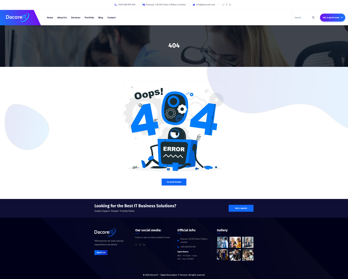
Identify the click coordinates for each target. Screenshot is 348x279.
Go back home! (174, 182)
